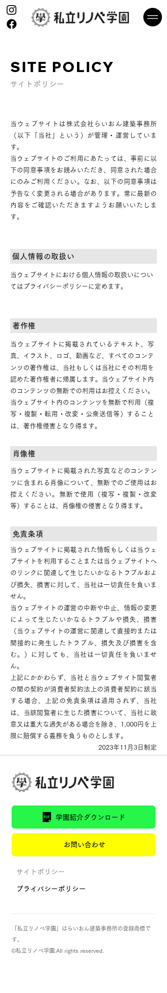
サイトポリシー (40, 871)
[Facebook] (11, 24)
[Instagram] (11, 9)
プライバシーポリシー (51, 888)
